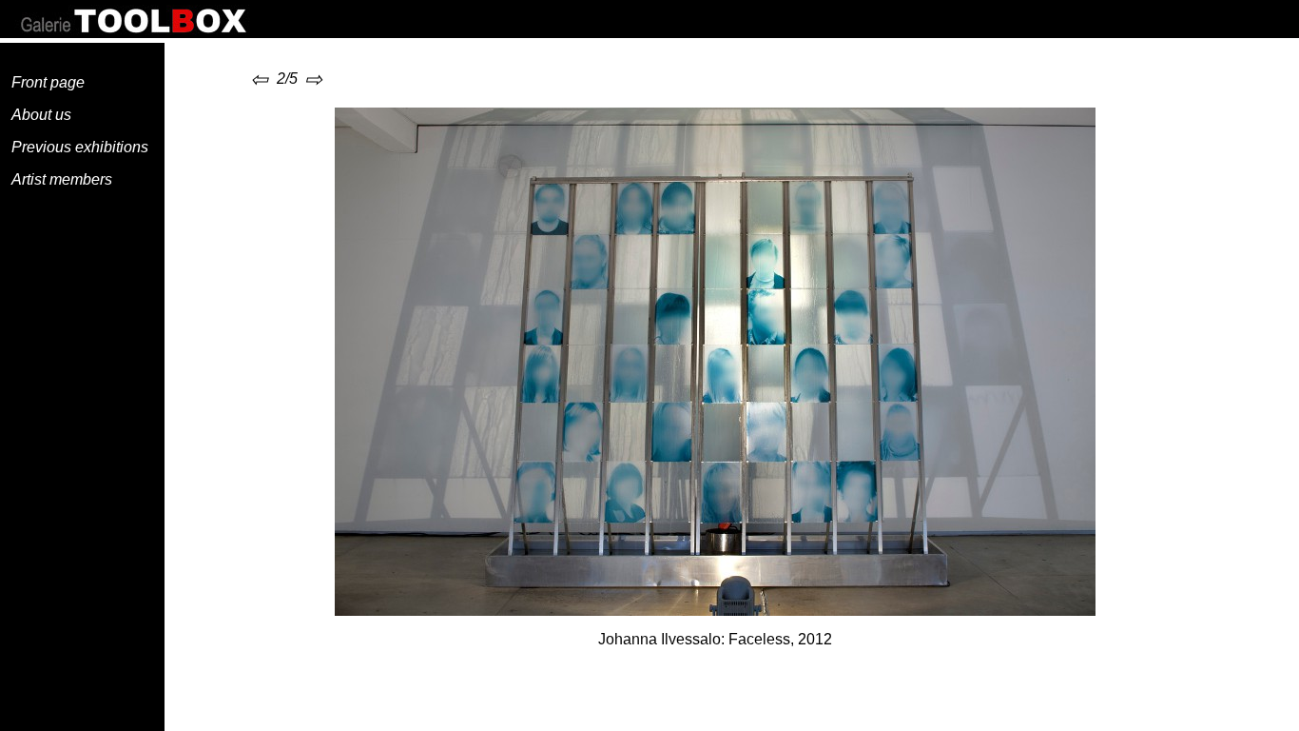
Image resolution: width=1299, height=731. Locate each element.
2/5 (275, 78)
